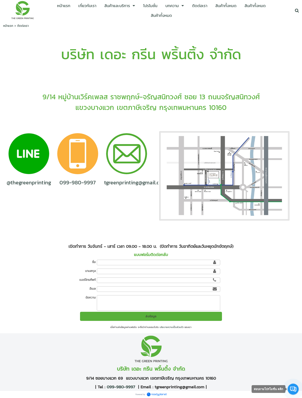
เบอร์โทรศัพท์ (87, 279)
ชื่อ (94, 262)
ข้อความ (91, 297)
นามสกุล (90, 271)
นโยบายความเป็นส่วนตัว (171, 327)
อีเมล (93, 288)
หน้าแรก (8, 25)
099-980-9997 (120, 387)
